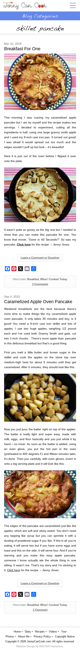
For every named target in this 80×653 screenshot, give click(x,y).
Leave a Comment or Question (40, 257)
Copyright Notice (65, 636)
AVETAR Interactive (51, 646)
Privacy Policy (42, 636)
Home (17, 631)
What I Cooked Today (53, 279)
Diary (28, 631)
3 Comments (40, 284)
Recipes (40, 631)
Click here (13, 570)
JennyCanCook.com (39, 641)
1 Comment (40, 609)
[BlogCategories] (40, 15)
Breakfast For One (22, 48)
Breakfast (33, 279)
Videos (53, 631)
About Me (24, 636)
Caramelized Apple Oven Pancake (38, 301)
